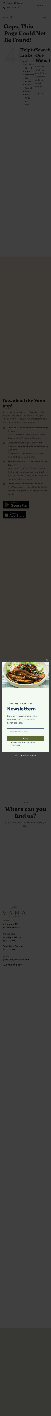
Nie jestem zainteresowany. (25, 755)
